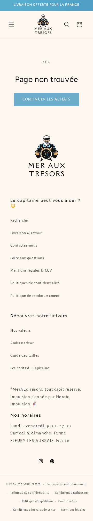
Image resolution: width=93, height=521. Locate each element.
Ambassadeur (22, 343)
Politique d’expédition (37, 501)
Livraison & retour (26, 233)
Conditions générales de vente (34, 509)
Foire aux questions (27, 258)
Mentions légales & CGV (31, 270)
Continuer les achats (46, 99)
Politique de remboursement (35, 296)
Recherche (19, 220)
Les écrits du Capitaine (29, 368)
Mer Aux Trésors (29, 484)
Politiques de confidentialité (35, 283)
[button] (11, 24)
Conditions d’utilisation (71, 492)
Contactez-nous (23, 245)
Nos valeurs (20, 330)
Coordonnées (67, 501)
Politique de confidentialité (30, 492)
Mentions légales (73, 509)
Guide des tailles (24, 355)
